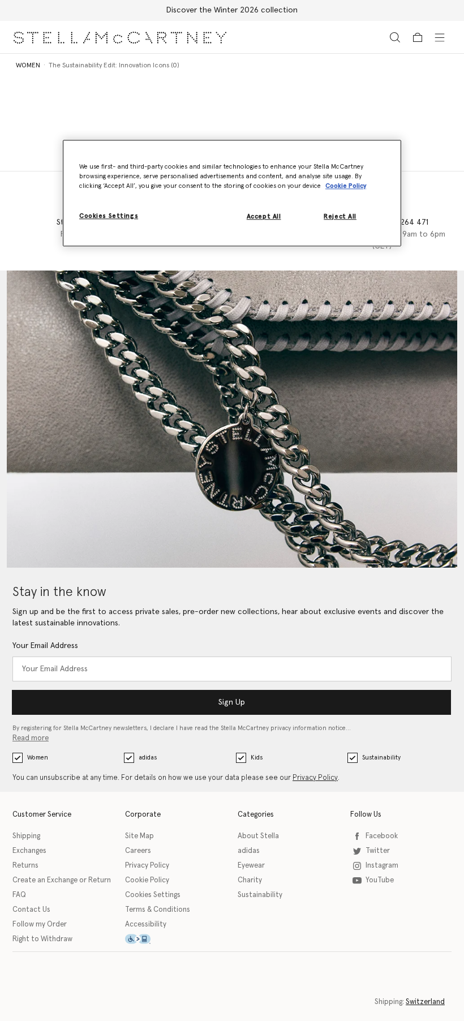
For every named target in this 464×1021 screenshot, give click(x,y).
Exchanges (29, 851)
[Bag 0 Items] (417, 37)
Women (37, 757)
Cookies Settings (153, 895)
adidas (148, 757)
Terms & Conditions (157, 909)
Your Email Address (45, 646)
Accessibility (145, 924)
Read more (30, 738)
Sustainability (381, 757)
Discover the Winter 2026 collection (232, 10)
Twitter (378, 851)
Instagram (382, 865)
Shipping (26, 836)
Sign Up (231, 702)
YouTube (380, 880)
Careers (138, 851)
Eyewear (251, 865)
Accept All (264, 216)
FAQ (19, 895)
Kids (257, 757)
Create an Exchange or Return (61, 880)
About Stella (258, 836)
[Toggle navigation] (439, 37)
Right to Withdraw (42, 939)
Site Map (139, 836)
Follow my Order (39, 924)
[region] (232, 193)
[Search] (395, 37)
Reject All (340, 216)
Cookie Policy (147, 880)
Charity (250, 880)
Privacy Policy (315, 778)
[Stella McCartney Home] (120, 37)
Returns (25, 865)
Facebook (382, 836)
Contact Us (31, 909)
